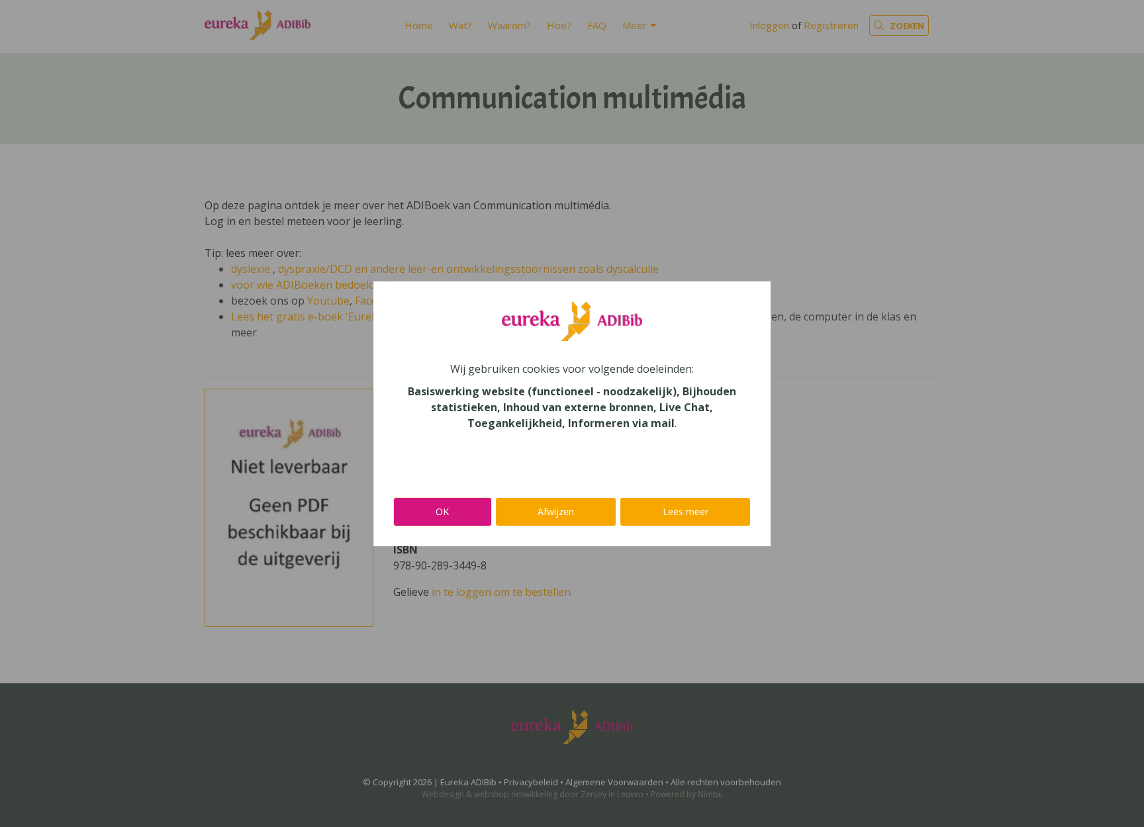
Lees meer (685, 511)
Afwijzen (556, 511)
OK (442, 511)
